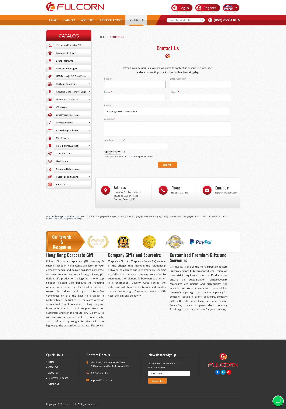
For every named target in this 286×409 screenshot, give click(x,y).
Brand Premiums (64, 60)
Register (209, 8)
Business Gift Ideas (66, 52)
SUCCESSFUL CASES (111, 20)
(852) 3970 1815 (227, 20)
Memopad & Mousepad (68, 168)
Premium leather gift (66, 68)
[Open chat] (278, 401)
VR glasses (61, 107)
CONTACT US (136, 20)
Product (108, 105)
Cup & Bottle (62, 138)
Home (102, 37)
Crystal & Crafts (64, 153)
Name (107, 78)
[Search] (202, 20)
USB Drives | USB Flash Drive (71, 76)
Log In (184, 8)
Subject (174, 92)
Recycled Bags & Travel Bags (71, 91)
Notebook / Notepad (67, 99)
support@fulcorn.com (226, 192)
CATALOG (69, 20)
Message (109, 118)
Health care (62, 161)
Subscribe (157, 380)
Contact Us (53, 384)
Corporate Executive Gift (69, 45)
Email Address (177, 78)
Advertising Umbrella (67, 130)
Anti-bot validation (114, 140)
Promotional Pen (64, 122)
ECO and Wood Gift (66, 83)
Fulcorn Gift (70, 404)
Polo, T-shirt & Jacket (67, 145)
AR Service (61, 184)
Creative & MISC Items (68, 114)
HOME (53, 20)
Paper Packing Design (67, 176)
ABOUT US (87, 20)
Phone (107, 92)
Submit (168, 164)
